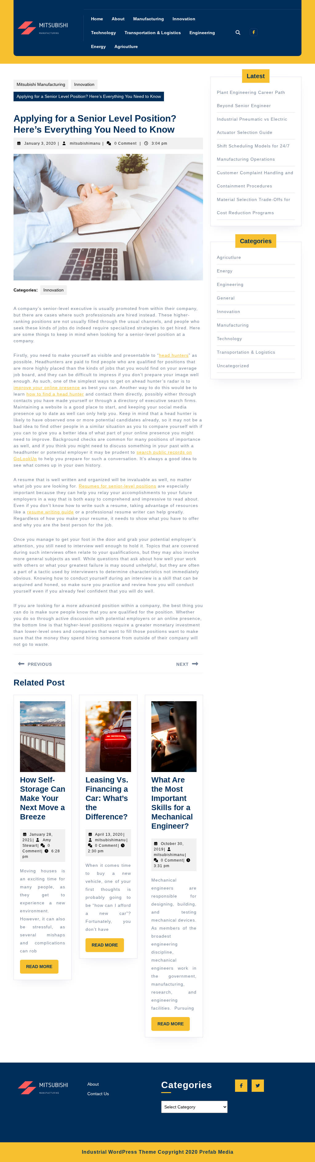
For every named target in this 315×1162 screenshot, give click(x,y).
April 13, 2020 (109, 834)
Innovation (184, 18)
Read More (42, 969)
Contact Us (98, 1093)
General (226, 298)
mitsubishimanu (85, 143)
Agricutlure (126, 46)
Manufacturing (148, 18)
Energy (98, 46)
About (118, 18)
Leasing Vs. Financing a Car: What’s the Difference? (107, 798)
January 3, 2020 (40, 143)
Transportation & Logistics (153, 32)
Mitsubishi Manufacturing (41, 84)
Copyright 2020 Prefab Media (195, 1152)
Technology (103, 32)
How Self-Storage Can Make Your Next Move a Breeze (42, 798)
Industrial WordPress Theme (119, 1152)
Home (97, 18)
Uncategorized (233, 365)
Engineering (202, 32)
